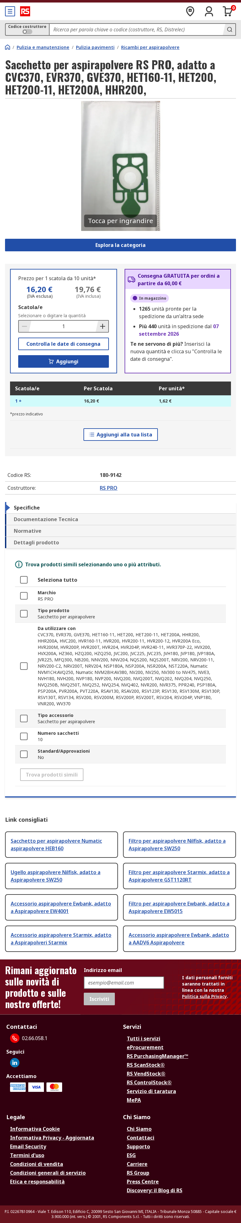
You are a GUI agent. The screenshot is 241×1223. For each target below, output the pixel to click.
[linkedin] (14, 1062)
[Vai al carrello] (228, 11)
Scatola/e (30, 307)
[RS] (25, 11)
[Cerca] (229, 29)
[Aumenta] (102, 326)
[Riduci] (25, 326)
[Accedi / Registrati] (209, 11)
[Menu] (10, 11)
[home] (7, 47)
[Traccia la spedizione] (190, 11)
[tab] (120, 507)
